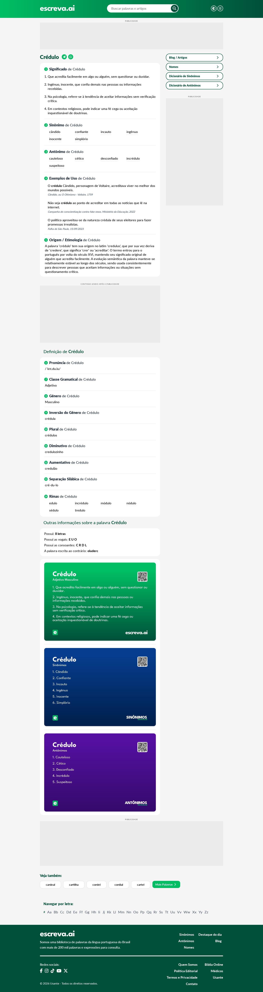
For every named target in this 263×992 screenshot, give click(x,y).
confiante (81, 132)
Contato (192, 983)
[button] (174, 8)
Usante (218, 977)
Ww (187, 911)
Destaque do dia (210, 934)
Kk (109, 911)
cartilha (74, 884)
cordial (119, 884)
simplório (81, 139)
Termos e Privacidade (182, 977)
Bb (56, 911)
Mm (121, 911)
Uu (172, 911)
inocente (55, 139)
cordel (96, 884)
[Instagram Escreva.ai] (46, 970)
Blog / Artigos (178, 57)
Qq (149, 911)
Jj (104, 911)
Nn (128, 911)
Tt (166, 911)
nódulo (131, 503)
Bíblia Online (214, 964)
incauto (106, 132)
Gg (87, 911)
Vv (179, 911)
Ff (81, 911)
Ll (114, 911)
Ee (75, 911)
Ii (99, 911)
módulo (106, 503)
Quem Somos (188, 964)
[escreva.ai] (57, 8)
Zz (206, 911)
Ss (161, 911)
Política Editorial (186, 971)
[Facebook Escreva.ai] (41, 970)
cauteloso (56, 158)
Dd (68, 911)
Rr (155, 911)
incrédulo (133, 158)
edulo (53, 503)
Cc (62, 911)
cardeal (50, 884)
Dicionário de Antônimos (185, 85)
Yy (200, 911)
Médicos (217, 971)
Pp (142, 911)
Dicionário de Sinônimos (184, 76)
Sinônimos (186, 934)
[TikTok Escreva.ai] (52, 970)
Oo (135, 911)
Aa (49, 911)
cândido (54, 132)
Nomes (173, 67)
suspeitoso (56, 165)
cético (79, 158)
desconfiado (109, 158)
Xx (194, 911)
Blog (218, 941)
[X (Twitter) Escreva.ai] (66, 970)
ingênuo (132, 132)
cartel (140, 884)
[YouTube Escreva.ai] (59, 970)
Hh (93, 911)
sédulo (54, 510)
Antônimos (186, 941)
